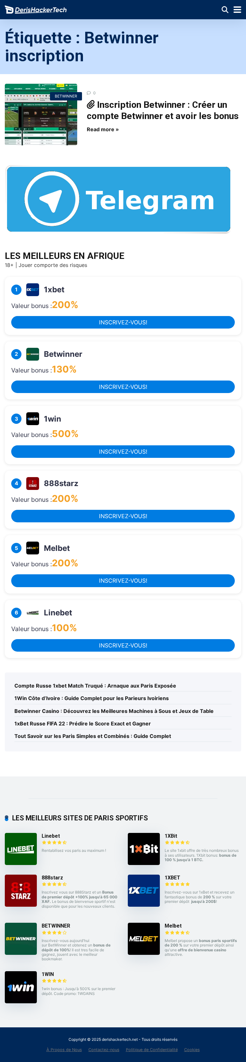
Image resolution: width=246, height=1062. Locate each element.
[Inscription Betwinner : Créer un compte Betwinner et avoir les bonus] (41, 114)
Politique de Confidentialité (152, 1049)
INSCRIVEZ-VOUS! (123, 322)
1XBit (171, 836)
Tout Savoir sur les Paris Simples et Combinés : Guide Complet (92, 736)
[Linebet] (21, 863)
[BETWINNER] (21, 953)
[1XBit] (144, 863)
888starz (52, 878)
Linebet (51, 836)
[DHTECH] (36, 9)
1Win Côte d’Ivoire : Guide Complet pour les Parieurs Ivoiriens (91, 698)
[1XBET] (144, 905)
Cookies (192, 1049)
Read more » (103, 129)
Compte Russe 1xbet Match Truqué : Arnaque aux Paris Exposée (95, 685)
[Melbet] (144, 953)
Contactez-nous (103, 1049)
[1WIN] (21, 1001)
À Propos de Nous (64, 1049)
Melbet (173, 926)
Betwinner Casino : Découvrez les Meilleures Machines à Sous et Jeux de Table (114, 711)
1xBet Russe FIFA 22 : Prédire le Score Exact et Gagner (82, 723)
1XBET (172, 878)
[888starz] (21, 905)
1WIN (48, 974)
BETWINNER (66, 96)
